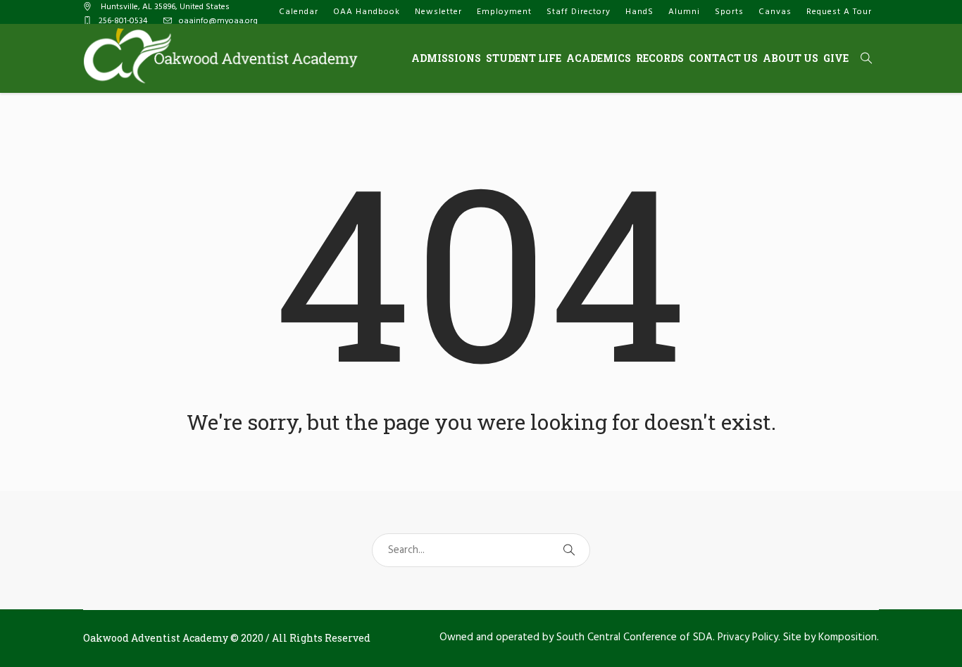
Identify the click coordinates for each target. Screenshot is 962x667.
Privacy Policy (748, 637)
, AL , (165, 7)
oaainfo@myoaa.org (218, 21)
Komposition (847, 637)
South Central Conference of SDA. (635, 637)
